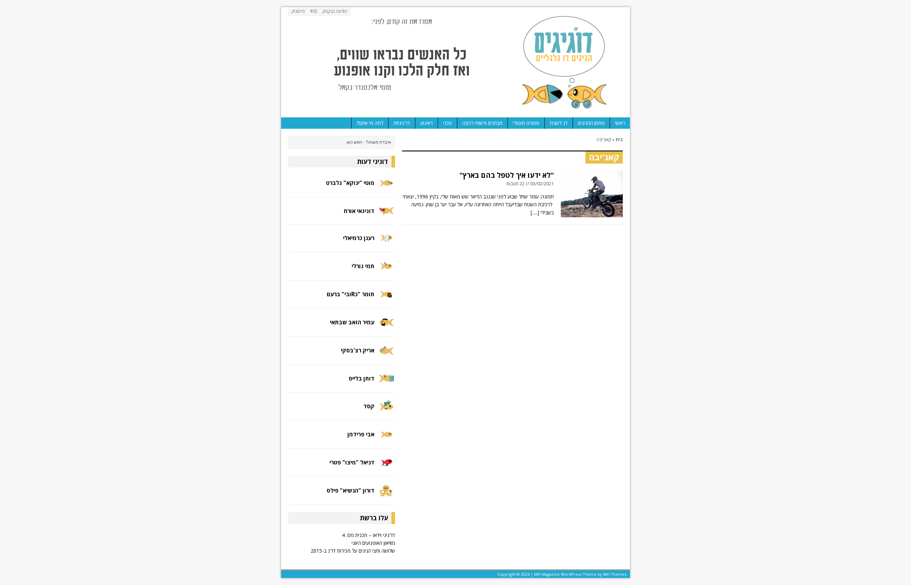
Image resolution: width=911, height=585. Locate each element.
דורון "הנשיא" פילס (350, 490)
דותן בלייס (361, 378)
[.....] (535, 212)
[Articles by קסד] (386, 411)
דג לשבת (559, 122)
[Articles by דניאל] (386, 467)
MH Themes (614, 574)
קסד (368, 406)
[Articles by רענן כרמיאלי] (386, 242)
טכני (447, 122)
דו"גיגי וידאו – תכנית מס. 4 (368, 535)
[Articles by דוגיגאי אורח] (386, 214)
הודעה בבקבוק (334, 11)
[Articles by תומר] (386, 298)
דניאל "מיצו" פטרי (352, 462)
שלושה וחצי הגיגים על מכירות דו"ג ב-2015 (353, 550)
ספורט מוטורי (526, 122)
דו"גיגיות (402, 122)
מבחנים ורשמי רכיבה (482, 122)
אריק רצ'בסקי (357, 350)
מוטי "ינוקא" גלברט (350, 183)
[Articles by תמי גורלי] (386, 270)
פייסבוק (298, 11)
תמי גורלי (363, 266)
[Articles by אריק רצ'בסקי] (386, 354)
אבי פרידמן (360, 434)
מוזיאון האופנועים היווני (373, 542)
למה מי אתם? (370, 122)
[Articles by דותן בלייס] (386, 382)
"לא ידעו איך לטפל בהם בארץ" (506, 175)
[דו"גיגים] (455, 62)
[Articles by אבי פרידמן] (386, 439)
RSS (313, 11)
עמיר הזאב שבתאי (352, 322)
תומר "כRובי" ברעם (350, 294)
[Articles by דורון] (386, 495)
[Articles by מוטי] (386, 187)
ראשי (620, 122)
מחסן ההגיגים (591, 122)
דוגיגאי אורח (359, 211)
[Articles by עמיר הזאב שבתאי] (386, 326)
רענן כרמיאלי (358, 238)
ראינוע (426, 122)
